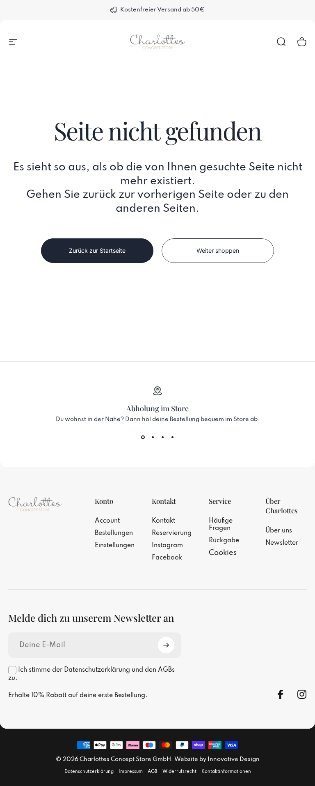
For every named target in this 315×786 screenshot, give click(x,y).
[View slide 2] (153, 437)
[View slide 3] (162, 437)
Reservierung (172, 533)
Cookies (223, 553)
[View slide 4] (172, 437)
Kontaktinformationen (226, 771)
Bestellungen (114, 533)
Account (107, 521)
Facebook (167, 558)
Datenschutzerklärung (89, 771)
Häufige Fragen (221, 525)
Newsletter (281, 543)
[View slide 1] (143, 437)
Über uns (278, 531)
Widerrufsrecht (179, 771)
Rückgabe (224, 540)
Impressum (131, 771)
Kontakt (163, 521)
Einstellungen (115, 545)
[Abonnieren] (166, 645)
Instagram (167, 545)
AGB (153, 771)
